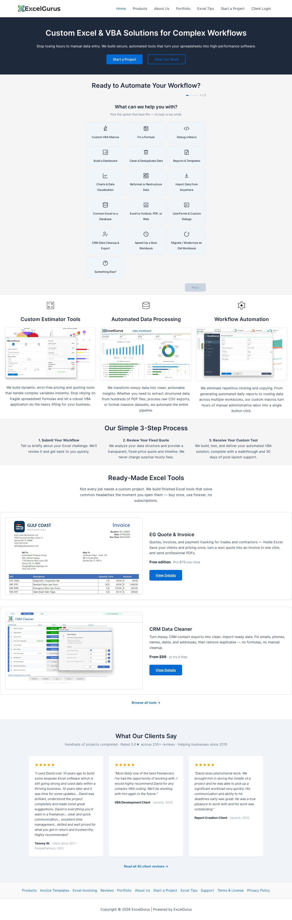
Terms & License (230, 890)
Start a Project (124, 59)
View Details (166, 575)
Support (207, 890)
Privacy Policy (258, 890)
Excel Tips (189, 890)
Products (29, 890)
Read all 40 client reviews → (146, 866)
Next (195, 287)
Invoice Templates (54, 890)
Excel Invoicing (85, 890)
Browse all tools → (146, 703)
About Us (142, 890)
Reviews (107, 890)
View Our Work (167, 59)
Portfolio (124, 890)
